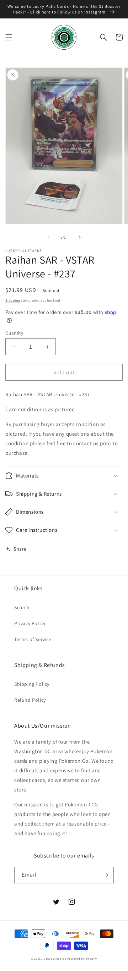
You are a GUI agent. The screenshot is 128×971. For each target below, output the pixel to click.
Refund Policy (30, 700)
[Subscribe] (105, 875)
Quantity (14, 333)
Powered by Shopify (82, 958)
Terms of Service (33, 639)
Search (22, 607)
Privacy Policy (29, 623)
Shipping (12, 300)
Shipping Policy (31, 684)
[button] (9, 37)
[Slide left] (48, 237)
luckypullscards (54, 958)
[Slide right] (79, 237)
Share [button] (20, 549)
